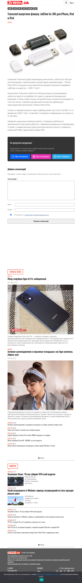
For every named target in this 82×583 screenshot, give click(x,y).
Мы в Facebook (21, 157)
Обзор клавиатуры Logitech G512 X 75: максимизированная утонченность (30, 430)
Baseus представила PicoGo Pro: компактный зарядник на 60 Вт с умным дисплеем (33, 533)
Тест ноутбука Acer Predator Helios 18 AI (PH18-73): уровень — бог (28, 446)
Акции (38, 571)
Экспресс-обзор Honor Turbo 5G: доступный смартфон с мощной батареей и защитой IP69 (35, 517)
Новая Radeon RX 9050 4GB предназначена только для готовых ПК (28, 512)
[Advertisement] (25, 251)
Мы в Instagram (42, 157)
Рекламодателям (12, 571)
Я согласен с (31, 215)
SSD (24, 9)
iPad (15, 9)
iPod (19, 9)
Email (10, 210)
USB (35, 9)
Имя (10, 205)
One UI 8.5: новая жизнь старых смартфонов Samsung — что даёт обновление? (32, 425)
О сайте (10, 568)
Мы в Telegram (63, 157)
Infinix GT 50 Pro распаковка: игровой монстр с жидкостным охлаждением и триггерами (35, 435)
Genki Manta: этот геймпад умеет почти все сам (22, 527)
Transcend (29, 9)
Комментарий (13, 179)
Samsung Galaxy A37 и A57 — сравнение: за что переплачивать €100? (29, 440)
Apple (10, 9)
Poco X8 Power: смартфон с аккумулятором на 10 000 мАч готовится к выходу (32, 522)
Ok (41, 580)
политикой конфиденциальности (36, 215)
